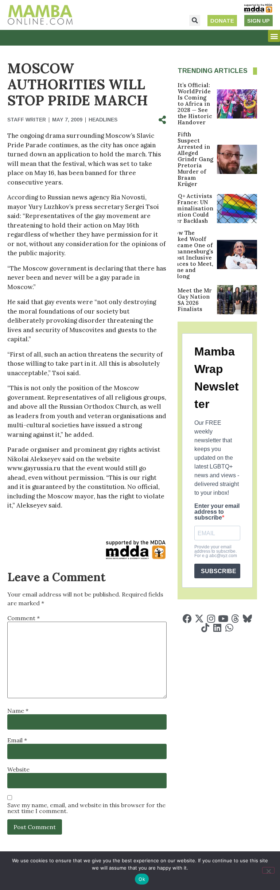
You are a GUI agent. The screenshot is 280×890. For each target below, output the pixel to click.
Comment (23, 618)
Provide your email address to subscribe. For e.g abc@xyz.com (215, 551)
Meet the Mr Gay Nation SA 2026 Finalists (195, 299)
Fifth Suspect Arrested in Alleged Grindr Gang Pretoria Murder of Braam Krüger (195, 159)
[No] (268, 870)
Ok (142, 879)
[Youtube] (223, 618)
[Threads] (235, 618)
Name (17, 711)
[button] (194, 20)
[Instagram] (211, 618)
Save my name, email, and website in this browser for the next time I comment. (86, 808)
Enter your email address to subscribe (217, 512)
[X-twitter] (199, 618)
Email (17, 740)
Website (18, 769)
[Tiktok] (205, 627)
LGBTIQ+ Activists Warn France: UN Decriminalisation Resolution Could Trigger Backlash (186, 208)
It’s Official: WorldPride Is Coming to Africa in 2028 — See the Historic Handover (195, 103)
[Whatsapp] (229, 627)
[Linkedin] (217, 627)
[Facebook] (187, 618)
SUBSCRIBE (218, 571)
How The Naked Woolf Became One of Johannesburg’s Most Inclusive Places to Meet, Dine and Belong (191, 254)
